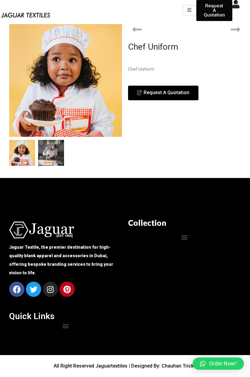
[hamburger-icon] (189, 10)
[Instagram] (50, 289)
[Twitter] (33, 289)
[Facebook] (16, 289)
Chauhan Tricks (179, 366)
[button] (185, 237)
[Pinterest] (67, 289)
